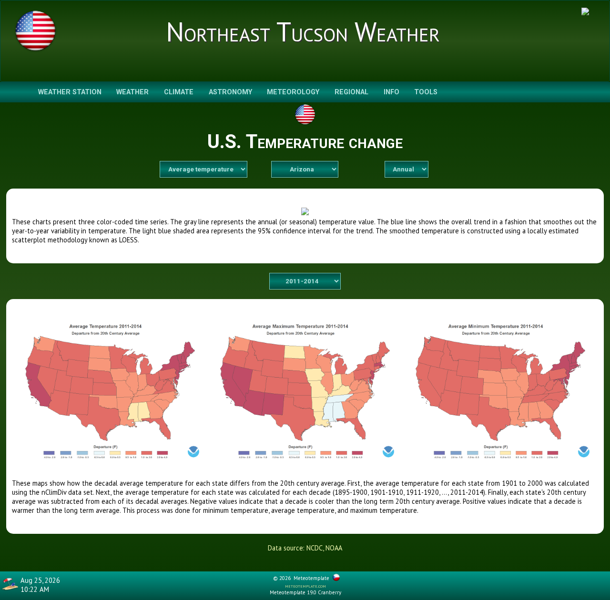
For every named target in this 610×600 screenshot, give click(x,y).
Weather (132, 92)
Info (391, 92)
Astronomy (230, 92)
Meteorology (293, 92)
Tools (425, 92)
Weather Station (70, 92)
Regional (351, 92)
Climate (178, 92)
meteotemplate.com (305, 585)
